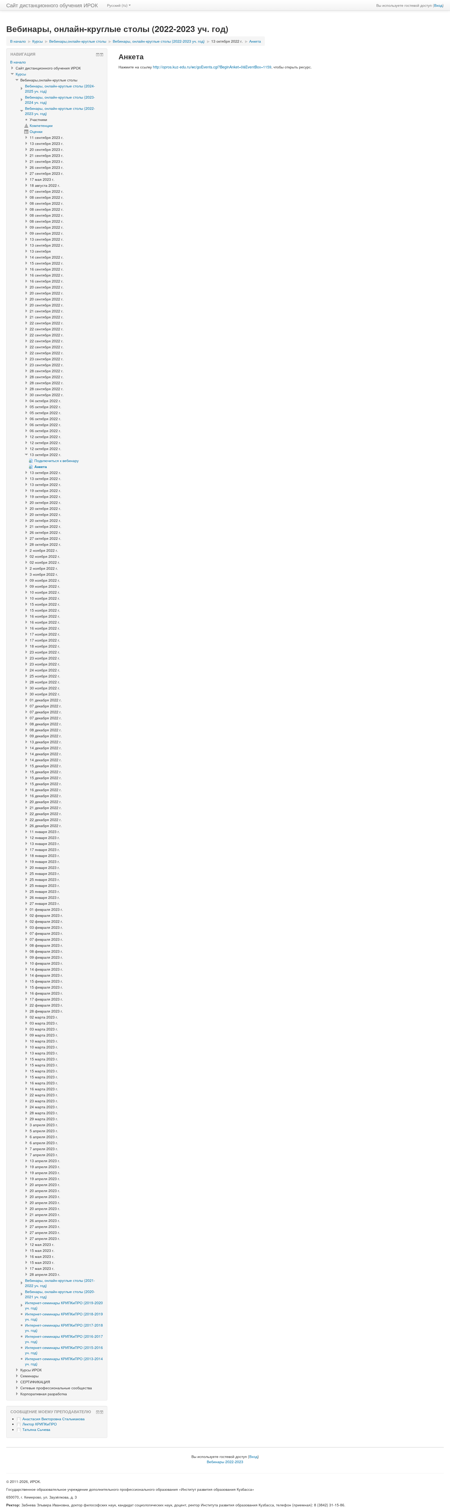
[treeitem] (56, 62)
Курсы (21, 73)
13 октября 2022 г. (227, 41)
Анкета (255, 41)
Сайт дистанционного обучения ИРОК (52, 5)
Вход (438, 5)
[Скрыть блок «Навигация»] (97, 54)
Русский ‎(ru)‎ (117, 5)
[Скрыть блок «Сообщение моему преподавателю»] (97, 1412)
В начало (18, 62)
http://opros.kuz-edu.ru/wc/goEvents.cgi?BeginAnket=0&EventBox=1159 (212, 66)
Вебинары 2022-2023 (225, 1461)
